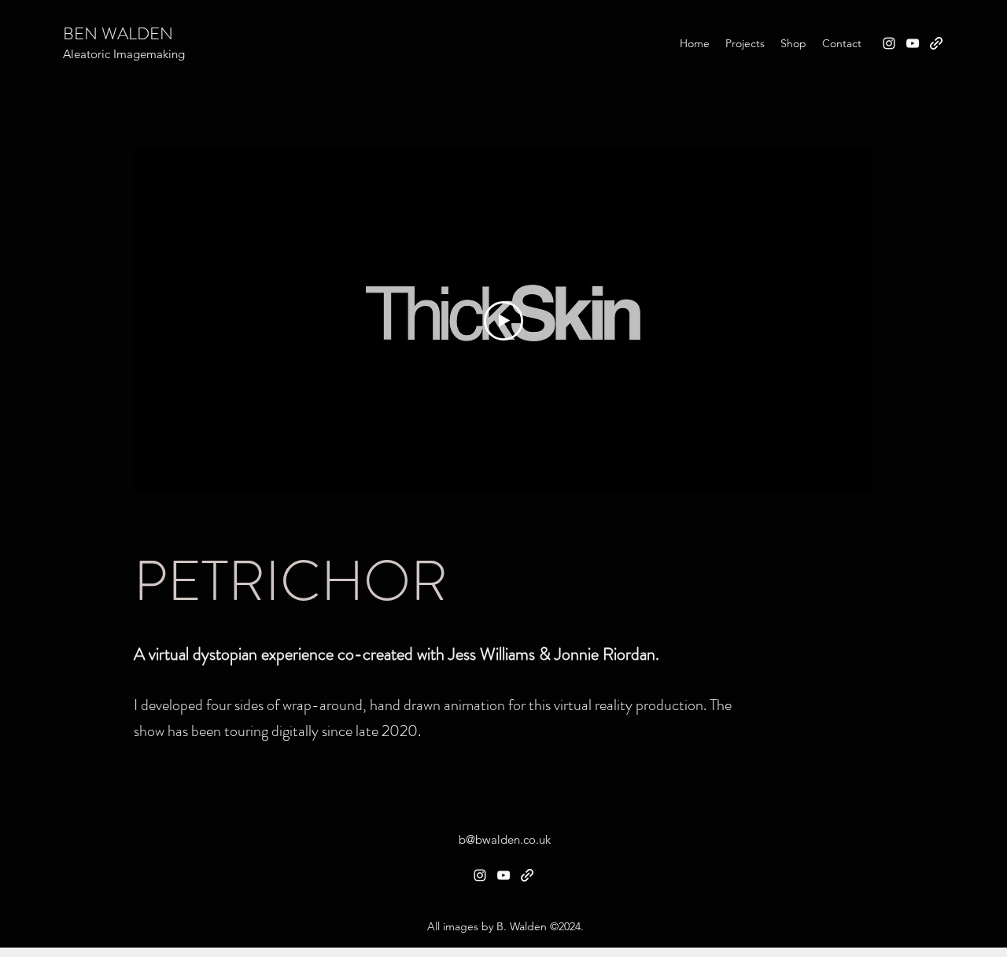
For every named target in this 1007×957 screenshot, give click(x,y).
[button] (745, 43)
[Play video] (503, 320)
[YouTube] (912, 43)
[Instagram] (889, 43)
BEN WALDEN (118, 33)
